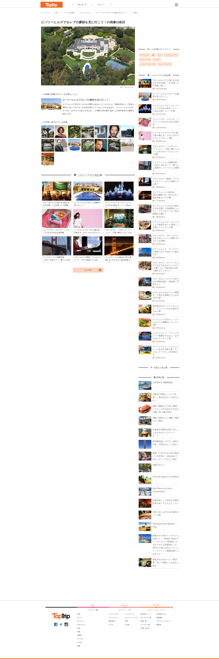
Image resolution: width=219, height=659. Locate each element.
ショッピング (129, 614)
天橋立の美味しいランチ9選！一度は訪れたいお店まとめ (166, 397)
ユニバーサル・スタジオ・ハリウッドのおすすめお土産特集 (166, 122)
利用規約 (159, 617)
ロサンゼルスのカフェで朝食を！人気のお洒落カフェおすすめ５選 (166, 295)
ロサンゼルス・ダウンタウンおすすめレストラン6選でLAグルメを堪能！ (166, 238)
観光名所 (112, 621)
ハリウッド (156, 59)
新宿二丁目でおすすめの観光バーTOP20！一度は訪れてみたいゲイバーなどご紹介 (166, 456)
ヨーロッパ (81, 621)
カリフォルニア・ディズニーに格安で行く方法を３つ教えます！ (166, 251)
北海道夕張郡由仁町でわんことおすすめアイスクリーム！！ (166, 432)
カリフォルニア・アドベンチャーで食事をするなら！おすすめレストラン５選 (166, 335)
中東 (78, 632)
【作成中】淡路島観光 (163, 382)
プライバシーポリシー (164, 621)
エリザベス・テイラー (171, 55)
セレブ (160, 55)
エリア (102, 5)
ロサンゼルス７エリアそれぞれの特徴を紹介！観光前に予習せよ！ (166, 281)
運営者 (158, 625)
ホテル (111, 625)
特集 (78, 646)
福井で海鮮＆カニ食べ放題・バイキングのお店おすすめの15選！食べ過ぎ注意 (166, 409)
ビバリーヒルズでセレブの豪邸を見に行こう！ (112, 13)
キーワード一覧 (146, 617)
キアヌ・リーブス (145, 59)
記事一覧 (83, 5)
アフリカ (80, 639)
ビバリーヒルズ (144, 55)
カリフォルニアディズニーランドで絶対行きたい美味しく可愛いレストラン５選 (166, 224)
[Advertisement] (159, 32)
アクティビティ (114, 614)
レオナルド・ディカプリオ (147, 64)
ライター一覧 (145, 625)
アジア (79, 617)
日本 (78, 614)
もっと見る (88, 270)
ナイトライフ (113, 617)
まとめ (79, 642)
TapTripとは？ (161, 614)
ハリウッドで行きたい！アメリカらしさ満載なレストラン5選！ (166, 322)
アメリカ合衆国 (69, 13)
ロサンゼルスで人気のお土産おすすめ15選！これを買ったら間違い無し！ (166, 83)
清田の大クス (159, 465)
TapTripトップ (145, 614)
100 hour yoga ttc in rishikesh (166, 477)
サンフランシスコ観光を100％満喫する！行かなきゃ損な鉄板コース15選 (165, 195)
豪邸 (153, 55)
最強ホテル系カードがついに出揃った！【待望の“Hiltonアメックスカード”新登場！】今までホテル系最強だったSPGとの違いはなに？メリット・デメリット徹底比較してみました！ (166, 544)
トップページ (45, 13)
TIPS (126, 621)
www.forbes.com (129, 87)
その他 (127, 625)
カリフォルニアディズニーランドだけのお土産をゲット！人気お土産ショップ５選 (166, 108)
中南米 (79, 635)
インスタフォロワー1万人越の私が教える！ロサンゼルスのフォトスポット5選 (166, 135)
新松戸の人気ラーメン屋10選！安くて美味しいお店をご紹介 (166, 562)
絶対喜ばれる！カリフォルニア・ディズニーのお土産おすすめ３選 (166, 308)
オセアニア (81, 625)
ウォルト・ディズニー (164, 64)
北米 (56, 13)
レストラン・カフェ (131, 617)
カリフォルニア (85, 13)
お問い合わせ (145, 628)
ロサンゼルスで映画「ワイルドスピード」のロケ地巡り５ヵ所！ (166, 181)
